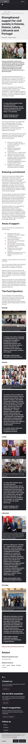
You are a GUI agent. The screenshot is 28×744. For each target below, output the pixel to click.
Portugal (18, 665)
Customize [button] (4, 741)
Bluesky (5, 724)
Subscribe (5, 703)
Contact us (6, 689)
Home (2, 12)
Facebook (5, 727)
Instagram (5, 730)
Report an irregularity (8, 716)
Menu (5, 1)
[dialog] (14, 738)
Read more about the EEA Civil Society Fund (13, 646)
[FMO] (14, 6)
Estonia (13, 665)
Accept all (22, 741)
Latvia (8, 665)
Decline (15, 741)
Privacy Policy (14, 737)
